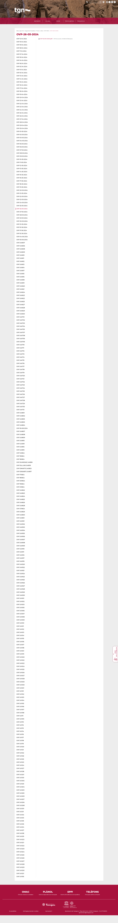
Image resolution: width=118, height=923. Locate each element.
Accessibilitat (12, 911)
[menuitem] (25, 39)
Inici (23, 30)
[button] (103, 2)
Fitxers (38, 30)
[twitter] (109, 2)
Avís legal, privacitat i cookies (30, 911)
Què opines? (48, 911)
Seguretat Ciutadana (30, 30)
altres (41, 30)
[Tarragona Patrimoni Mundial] (70, 908)
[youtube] (107, 2)
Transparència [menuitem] (81, 21)
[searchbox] (87, 2)
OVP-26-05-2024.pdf (46, 38)
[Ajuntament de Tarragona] (22, 12)
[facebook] (112, 2)
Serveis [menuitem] (58, 21)
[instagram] (115, 2)
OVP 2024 (46, 30)
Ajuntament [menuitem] (37, 21)
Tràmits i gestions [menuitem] (69, 21)
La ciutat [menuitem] (47, 21)
